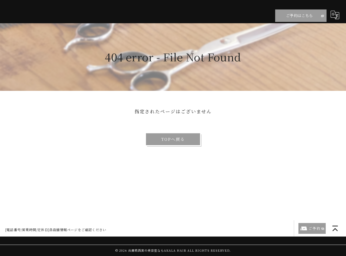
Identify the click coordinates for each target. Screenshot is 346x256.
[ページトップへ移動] (335, 228)
